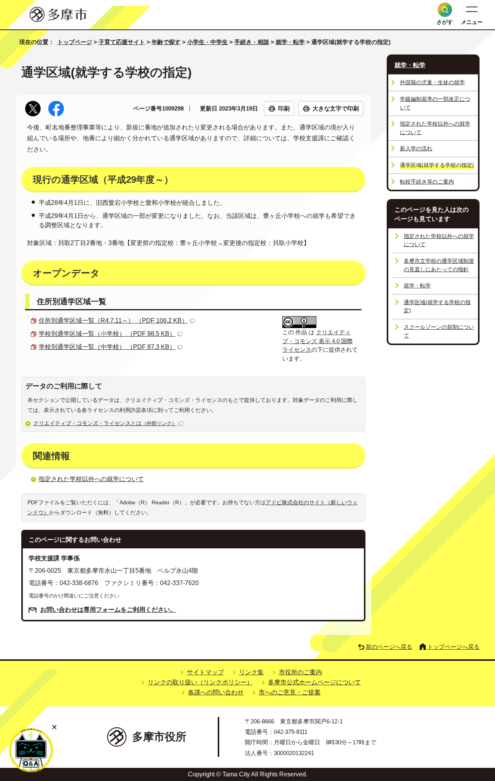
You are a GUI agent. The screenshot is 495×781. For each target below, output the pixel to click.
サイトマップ (205, 672)
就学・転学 (290, 42)
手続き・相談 (251, 42)
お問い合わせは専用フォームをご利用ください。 (108, 609)
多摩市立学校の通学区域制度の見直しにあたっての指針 (439, 265)
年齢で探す (166, 42)
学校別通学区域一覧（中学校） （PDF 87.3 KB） (107, 347)
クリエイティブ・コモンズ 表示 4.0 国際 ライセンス (317, 341)
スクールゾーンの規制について (439, 331)
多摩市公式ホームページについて (314, 682)
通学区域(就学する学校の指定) (437, 306)
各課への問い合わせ (216, 692)
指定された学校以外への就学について (91, 479)
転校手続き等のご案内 (427, 182)
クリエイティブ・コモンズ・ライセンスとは (105, 423)
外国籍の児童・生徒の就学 (432, 82)
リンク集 (251, 672)
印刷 (284, 108)
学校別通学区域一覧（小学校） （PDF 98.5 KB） (107, 333)
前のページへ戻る (389, 646)
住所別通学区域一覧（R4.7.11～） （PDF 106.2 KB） (113, 320)
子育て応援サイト (122, 42)
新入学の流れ (416, 148)
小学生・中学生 (207, 42)
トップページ (74, 42)
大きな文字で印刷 (335, 108)
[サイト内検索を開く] (445, 10)
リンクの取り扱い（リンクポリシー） (200, 682)
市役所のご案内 (300, 672)
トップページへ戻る (453, 646)
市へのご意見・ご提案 (290, 692)
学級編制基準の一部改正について (435, 103)
